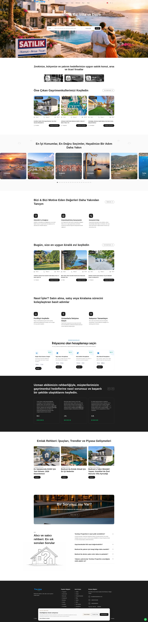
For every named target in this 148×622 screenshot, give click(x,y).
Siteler (77, 600)
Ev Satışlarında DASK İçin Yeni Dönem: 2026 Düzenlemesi (45, 471)
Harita (72, 2)
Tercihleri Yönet (95, 614)
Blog (83, 2)
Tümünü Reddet (86, 614)
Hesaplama (78, 606)
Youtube (112, 618)
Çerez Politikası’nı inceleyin (45, 618)
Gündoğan (64, 606)
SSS (77, 602)
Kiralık (67, 2)
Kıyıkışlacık (64, 598)
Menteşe (64, 600)
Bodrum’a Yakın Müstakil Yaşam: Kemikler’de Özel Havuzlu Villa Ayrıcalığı (99, 471)
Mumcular (64, 595)
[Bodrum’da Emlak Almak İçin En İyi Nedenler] (74, 456)
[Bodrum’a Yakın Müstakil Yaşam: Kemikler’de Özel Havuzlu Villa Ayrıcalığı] (101, 456)
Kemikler (64, 604)
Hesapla (37, 368)
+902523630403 (94, 603)
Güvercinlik (64, 593)
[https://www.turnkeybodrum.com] (39, 2)
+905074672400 (94, 600)
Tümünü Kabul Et (104, 614)
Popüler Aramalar (79, 595)
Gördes (63, 602)
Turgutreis (64, 591)
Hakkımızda (78, 2)
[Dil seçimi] (107, 2)
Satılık (61, 2)
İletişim (88, 2)
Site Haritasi (78, 604)
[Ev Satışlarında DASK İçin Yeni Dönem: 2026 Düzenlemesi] (47, 456)
